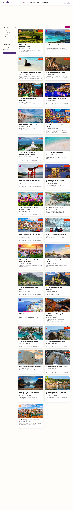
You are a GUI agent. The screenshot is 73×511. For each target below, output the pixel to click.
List (64, 27)
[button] (6, 2)
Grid (68, 27)
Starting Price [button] (6, 44)
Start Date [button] (5, 42)
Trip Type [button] (5, 27)
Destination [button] (6, 49)
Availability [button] (6, 47)
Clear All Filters (10, 52)
